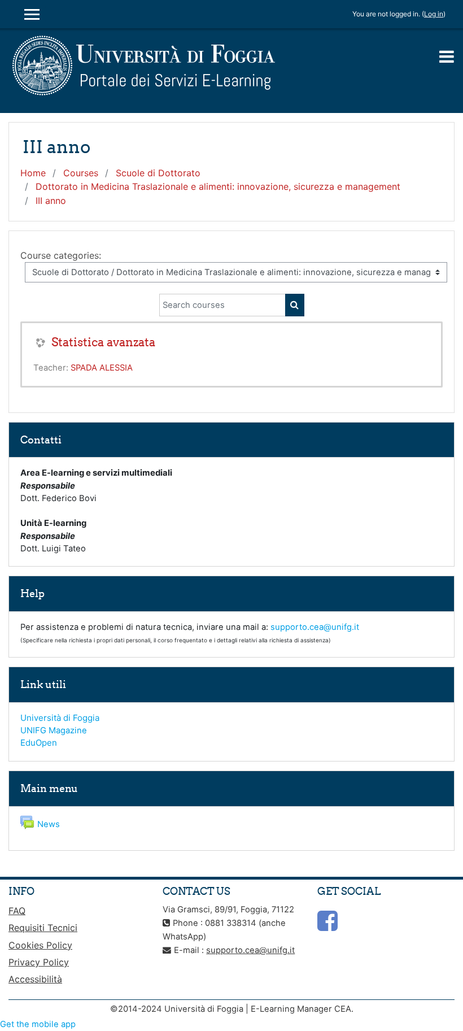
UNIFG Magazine (53, 730)
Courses (80, 173)
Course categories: (60, 255)
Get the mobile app (38, 1024)
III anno (51, 200)
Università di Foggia (59, 717)
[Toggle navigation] (447, 56)
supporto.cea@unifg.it (314, 627)
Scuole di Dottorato (158, 173)
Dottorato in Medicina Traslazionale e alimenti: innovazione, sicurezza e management (218, 186)
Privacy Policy (38, 962)
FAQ (16, 910)
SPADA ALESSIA (102, 368)
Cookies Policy (40, 945)
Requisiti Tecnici (42, 927)
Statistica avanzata (103, 342)
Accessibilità (35, 979)
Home (33, 173)
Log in (433, 14)
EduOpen (38, 742)
